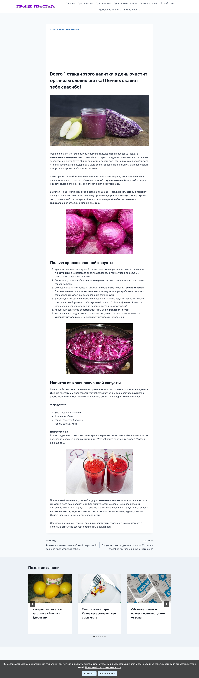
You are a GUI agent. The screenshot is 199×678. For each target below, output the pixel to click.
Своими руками (148, 3)
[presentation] (50, 588)
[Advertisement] (99, 51)
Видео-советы (132, 9)
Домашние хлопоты (110, 9)
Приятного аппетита (125, 3)
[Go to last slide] (32, 604)
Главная (70, 3)
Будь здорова (85, 3)
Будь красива (103, 3)
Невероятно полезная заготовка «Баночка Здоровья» (47, 613)
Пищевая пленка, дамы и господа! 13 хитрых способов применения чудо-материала (127, 545)
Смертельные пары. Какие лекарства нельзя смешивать (99, 613)
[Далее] (166, 604)
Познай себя (167, 3)
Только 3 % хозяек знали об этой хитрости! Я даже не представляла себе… (71, 545)
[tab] (94, 636)
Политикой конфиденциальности (103, 667)
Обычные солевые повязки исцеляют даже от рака (148, 613)
